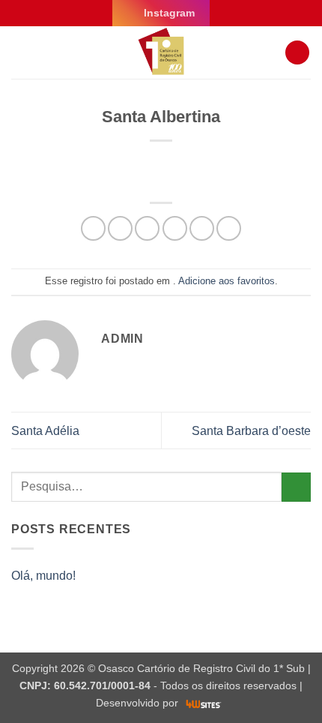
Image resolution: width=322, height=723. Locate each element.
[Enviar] (296, 487)
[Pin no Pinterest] (201, 228)
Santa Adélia (45, 430)
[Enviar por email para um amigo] (174, 228)
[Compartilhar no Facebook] (120, 228)
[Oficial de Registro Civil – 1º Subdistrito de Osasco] (161, 52)
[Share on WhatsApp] (93, 228)
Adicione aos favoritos (226, 280)
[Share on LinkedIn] (228, 228)
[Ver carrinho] (297, 52)
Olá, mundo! (43, 575)
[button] (20, 52)
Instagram (169, 13)
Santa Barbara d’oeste (251, 430)
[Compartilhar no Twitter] (147, 228)
